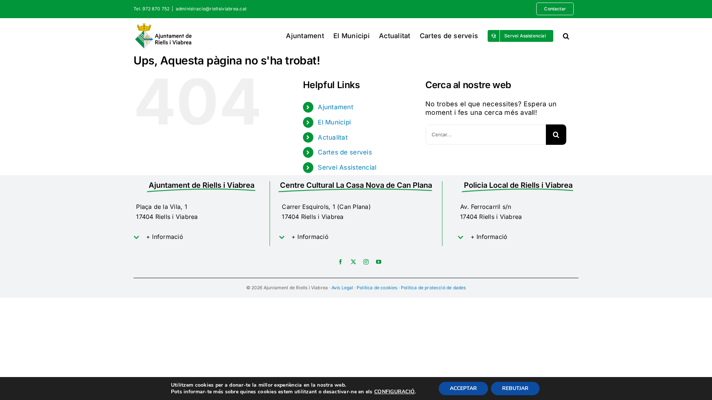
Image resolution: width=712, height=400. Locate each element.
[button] (566, 35)
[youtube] (378, 261)
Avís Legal (342, 287)
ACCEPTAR (463, 388)
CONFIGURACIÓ (394, 392)
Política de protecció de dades (433, 287)
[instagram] (366, 261)
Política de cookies (377, 287)
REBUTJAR (515, 388)
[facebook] (340, 261)
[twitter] (353, 261)
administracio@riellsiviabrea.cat (211, 8)
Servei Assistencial (347, 167)
